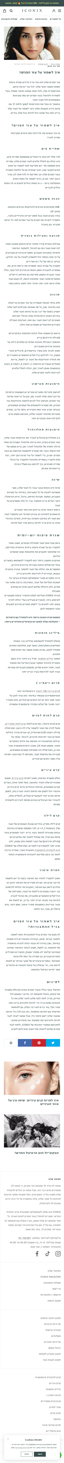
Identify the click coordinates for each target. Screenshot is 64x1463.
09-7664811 (24, 1238)
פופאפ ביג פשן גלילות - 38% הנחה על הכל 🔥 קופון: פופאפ (32, 3)
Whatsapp (11, 1042)
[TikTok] (47, 1253)
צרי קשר (56, 1289)
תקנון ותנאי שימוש (51, 1318)
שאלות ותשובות (9, 19)
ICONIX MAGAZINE (50, 1277)
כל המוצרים (55, 19)
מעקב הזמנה (54, 1300)
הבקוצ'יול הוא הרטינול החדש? (36, 1153)
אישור (40, 1454)
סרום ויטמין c (53, 1395)
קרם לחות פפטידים (15, 724)
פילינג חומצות (45, 658)
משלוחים (56, 1336)
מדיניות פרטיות (52, 1324)
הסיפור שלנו (26, 19)
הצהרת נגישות (53, 1330)
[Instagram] (58, 1253)
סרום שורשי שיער (51, 1425)
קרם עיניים (17, 778)
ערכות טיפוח (41, 19)
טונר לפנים (55, 1407)
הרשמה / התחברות (50, 1295)
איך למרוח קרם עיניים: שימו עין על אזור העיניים (33, 1102)
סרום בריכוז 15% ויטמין (48, 691)
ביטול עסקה (54, 1348)
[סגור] (8, 1439)
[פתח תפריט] (59, 11)
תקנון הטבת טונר (52, 1360)
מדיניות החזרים (52, 1342)
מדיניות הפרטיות (22, 1447)
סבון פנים (55, 1413)
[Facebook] (37, 1253)
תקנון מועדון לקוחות (50, 1354)
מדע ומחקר (43, 64)
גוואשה (57, 1419)
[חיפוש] (10, 11)
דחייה (26, 1454)
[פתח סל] (4, 11)
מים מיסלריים (53, 1431)
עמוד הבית (55, 64)
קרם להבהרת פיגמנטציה (47, 850)
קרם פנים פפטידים (51, 1401)
